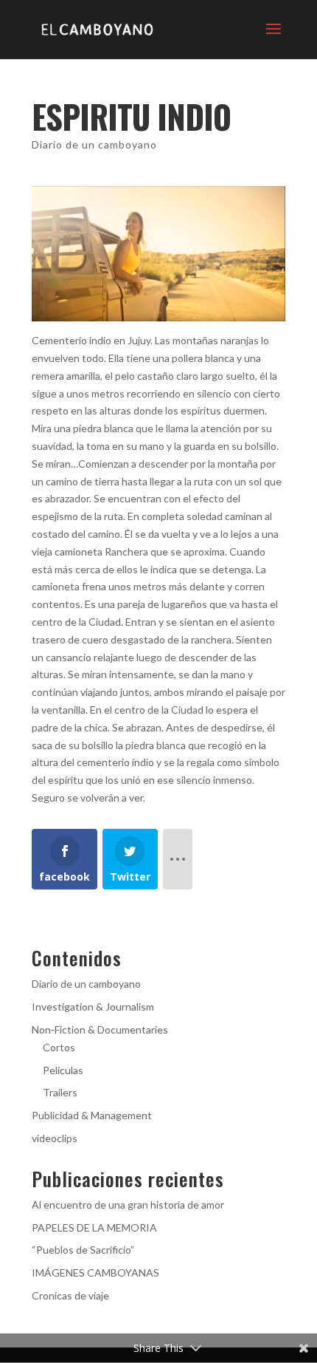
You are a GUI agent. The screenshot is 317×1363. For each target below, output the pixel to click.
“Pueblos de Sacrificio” (83, 1249)
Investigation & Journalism (93, 1006)
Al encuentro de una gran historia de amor (128, 1204)
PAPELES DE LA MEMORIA (94, 1227)
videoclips (54, 1138)
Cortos (59, 1047)
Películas (63, 1070)
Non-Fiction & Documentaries (100, 1029)
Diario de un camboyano (94, 144)
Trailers (60, 1092)
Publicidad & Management (92, 1115)
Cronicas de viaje (70, 1295)
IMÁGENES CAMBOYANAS (95, 1272)
